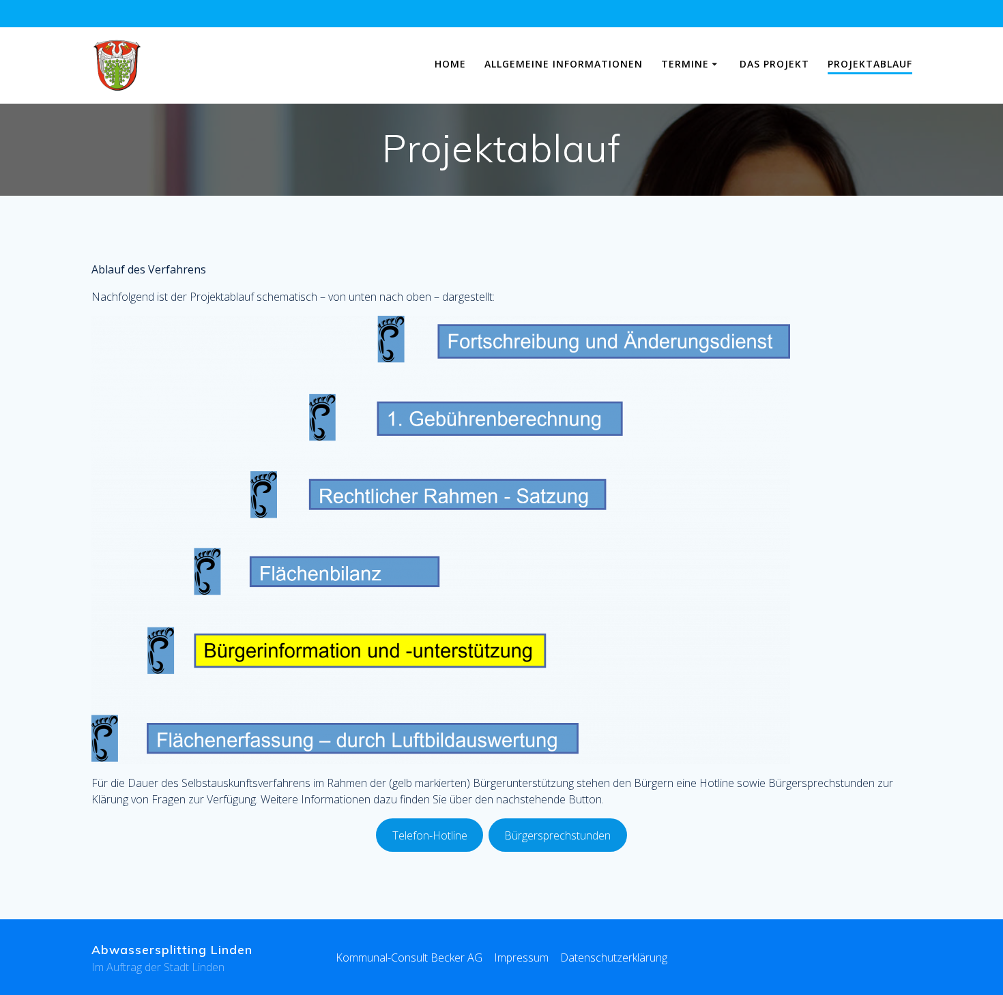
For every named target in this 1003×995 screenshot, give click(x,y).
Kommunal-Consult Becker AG (409, 957)
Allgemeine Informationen (563, 63)
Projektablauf (870, 63)
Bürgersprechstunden (557, 835)
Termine (685, 63)
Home (450, 63)
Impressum (521, 957)
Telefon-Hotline (429, 835)
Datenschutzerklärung (613, 957)
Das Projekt (774, 63)
